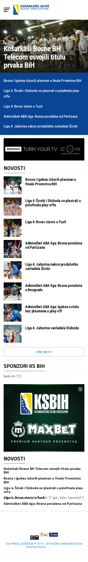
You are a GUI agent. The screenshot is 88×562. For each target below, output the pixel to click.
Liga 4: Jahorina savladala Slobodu (52, 328)
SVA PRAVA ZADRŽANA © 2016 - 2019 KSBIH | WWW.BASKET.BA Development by (44, 545)
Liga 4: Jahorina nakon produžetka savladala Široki (51, 266)
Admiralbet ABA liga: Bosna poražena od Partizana (53, 245)
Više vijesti (43, 352)
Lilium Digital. (54, 547)
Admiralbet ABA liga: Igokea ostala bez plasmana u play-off (52, 309)
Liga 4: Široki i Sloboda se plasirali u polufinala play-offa (53, 203)
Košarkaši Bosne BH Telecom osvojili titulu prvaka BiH (42, 470)
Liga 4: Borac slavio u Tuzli (45, 222)
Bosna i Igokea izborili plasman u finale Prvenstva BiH (50, 181)
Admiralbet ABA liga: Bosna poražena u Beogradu (53, 287)
